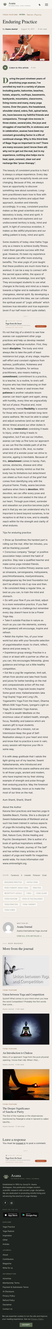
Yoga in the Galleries (32, 899)
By (10, 29)
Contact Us (7, 1309)
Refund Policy (9, 1300)
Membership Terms (11, 1283)
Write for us (8, 1268)
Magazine (7, 1263)
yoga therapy (29, 904)
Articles (6, 1244)
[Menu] (46, 4)
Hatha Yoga (32, 882)
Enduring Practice (13, 882)
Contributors (8, 1259)
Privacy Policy (9, 1296)
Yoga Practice (9, 1227)
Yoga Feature (10, 15)
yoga (28, 893)
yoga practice (11, 904)
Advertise (7, 1278)
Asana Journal (24, 926)
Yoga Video (10, 910)
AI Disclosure (8, 1291)
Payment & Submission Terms (15, 1287)
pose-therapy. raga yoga (16, 888)
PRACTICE (37, 888)
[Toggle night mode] (39, 4)
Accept (26, 1325)
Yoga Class (41, 893)
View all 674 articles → (29, 936)
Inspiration (7, 1235)
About (5, 1255)
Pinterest (36, 875)
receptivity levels (13, 893)
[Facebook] (5, 1202)
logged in (20, 1143)
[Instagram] (11, 1202)
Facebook (15, 875)
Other (5, 1240)
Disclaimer (7, 1304)
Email (44, 875)
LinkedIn (27, 875)
